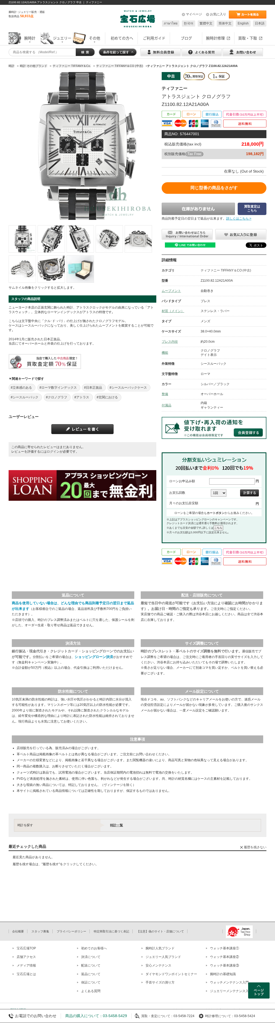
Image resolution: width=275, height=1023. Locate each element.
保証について (90, 982)
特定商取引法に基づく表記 (111, 931)
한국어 (188, 23)
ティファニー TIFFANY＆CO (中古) (226, 270)
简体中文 (225, 23)
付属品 (166, 405)
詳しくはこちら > (238, 218)
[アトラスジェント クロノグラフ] (22, 239)
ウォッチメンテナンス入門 (229, 982)
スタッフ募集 (40, 931)
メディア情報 (26, 965)
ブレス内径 (170, 342)
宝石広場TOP (26, 948)
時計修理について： (219, 1016)
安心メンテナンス (158, 965)
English (243, 23)
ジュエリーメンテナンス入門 (231, 991)
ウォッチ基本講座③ (224, 965)
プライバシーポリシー (71, 931)
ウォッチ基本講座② (224, 957)
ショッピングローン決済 (94, 657)
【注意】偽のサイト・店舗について (160, 931)
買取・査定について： (157, 1016)
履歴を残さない (255, 847)
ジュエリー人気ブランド (163, 957)
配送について (90, 965)
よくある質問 (90, 991)
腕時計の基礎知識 (223, 974)
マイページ (194, 14)
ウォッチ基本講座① (224, 948)
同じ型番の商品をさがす (214, 187)
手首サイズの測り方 (160, 982)
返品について (90, 974)
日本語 (260, 23)
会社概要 (18, 931)
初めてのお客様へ (94, 948)
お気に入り (218, 14)
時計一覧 (116, 825)
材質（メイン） (173, 311)
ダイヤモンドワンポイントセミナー (171, 974)
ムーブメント (171, 291)
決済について (90, 957)
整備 (165, 394)
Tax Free (194, 154)
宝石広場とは (26, 974)
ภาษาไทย (171, 23)
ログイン (53, 451)
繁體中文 (206, 23)
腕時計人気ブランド (160, 948)
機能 (165, 353)
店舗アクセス (26, 957)
